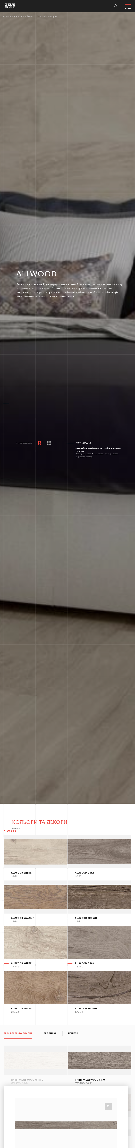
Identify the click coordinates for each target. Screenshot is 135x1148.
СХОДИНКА (50, 1033)
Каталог (18, 17)
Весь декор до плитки (18, 1033)
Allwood (29, 17)
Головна (7, 17)
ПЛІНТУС (73, 1033)
